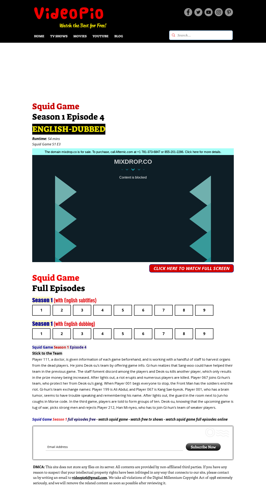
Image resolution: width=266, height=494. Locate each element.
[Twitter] (198, 12)
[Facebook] (188, 12)
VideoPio (69, 13)
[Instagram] (219, 12)
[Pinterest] (229, 12)
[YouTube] (208, 12)
